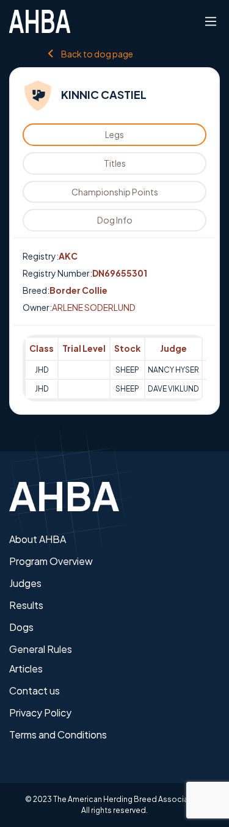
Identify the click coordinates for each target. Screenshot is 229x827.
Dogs (21, 627)
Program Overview (51, 561)
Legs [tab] (114, 134)
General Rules (40, 649)
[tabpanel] (114, 368)
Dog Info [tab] (115, 219)
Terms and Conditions (58, 734)
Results (26, 605)
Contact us (34, 690)
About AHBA (37, 539)
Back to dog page (97, 53)
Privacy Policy (40, 712)
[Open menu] (211, 21)
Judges (25, 583)
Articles (26, 668)
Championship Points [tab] (114, 191)
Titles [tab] (115, 163)
